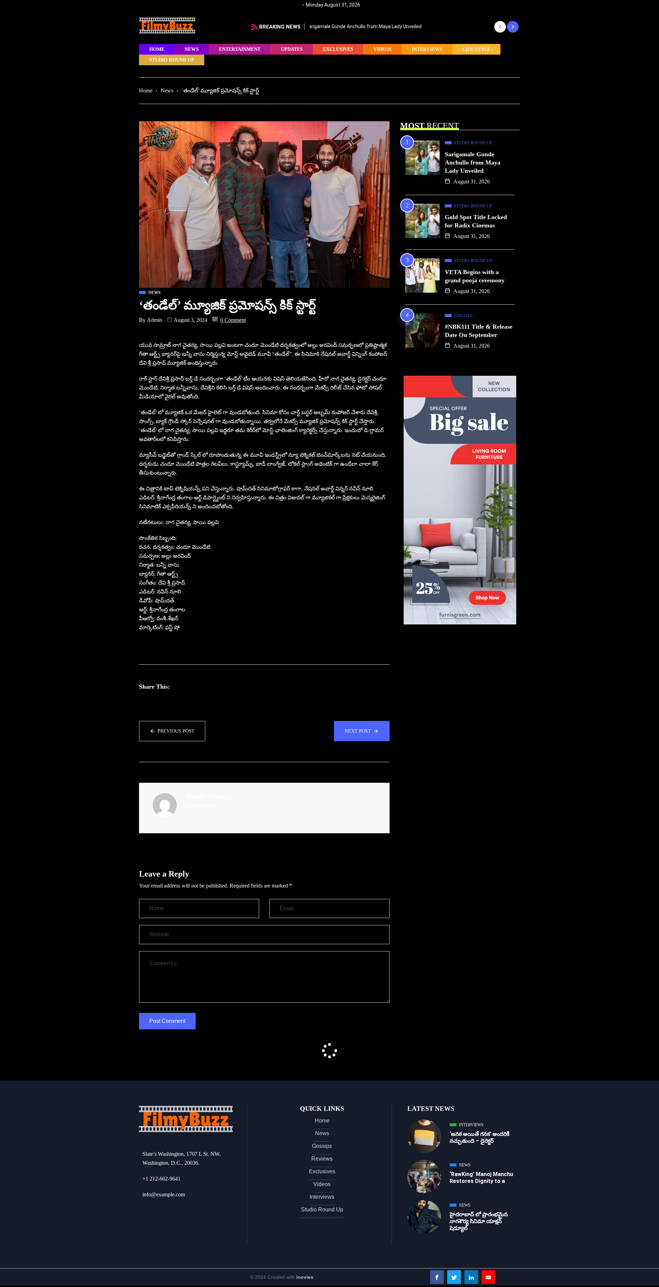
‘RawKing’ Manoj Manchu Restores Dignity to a (481, 1177)
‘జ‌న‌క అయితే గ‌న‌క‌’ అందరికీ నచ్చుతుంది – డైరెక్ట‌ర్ (479, 1137)
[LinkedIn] (471, 1277)
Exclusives (338, 49)
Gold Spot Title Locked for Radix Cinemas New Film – (369, 26)
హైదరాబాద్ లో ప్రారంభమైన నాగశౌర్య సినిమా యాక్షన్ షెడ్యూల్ (479, 1221)
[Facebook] (437, 1277)
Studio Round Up (171, 60)
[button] (500, 26)
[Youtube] (488, 1277)
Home (156, 49)
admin (154, 320)
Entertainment (240, 49)
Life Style (476, 49)
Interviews (427, 49)
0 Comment (233, 320)
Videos (382, 49)
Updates (292, 49)
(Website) (219, 796)
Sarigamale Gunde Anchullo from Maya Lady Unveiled (472, 162)
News (192, 49)
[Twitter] (454, 1277)
